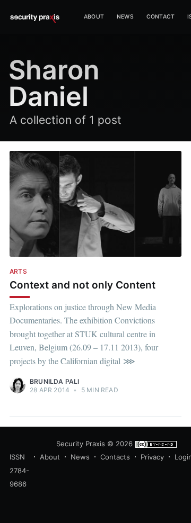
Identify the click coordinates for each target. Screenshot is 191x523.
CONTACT (160, 16)
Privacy (152, 457)
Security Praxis (80, 443)
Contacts (115, 457)
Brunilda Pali (55, 381)
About (50, 457)
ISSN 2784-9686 (19, 470)
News (125, 16)
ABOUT (94, 16)
